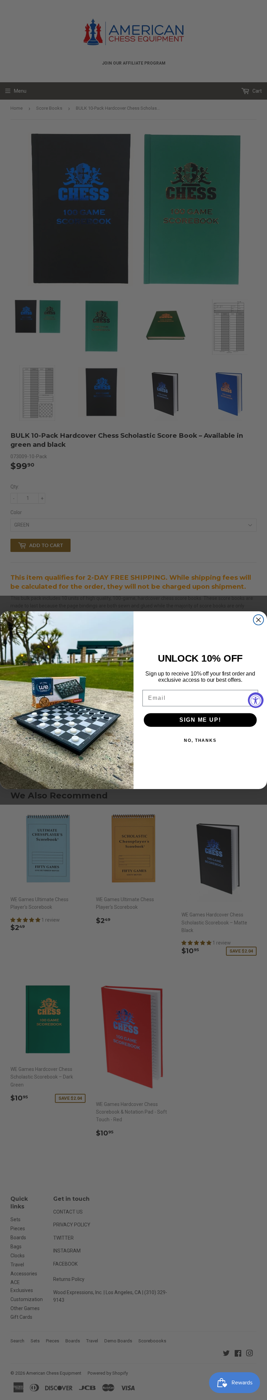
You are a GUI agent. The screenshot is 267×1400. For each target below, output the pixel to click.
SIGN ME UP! (200, 720)
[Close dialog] (258, 619)
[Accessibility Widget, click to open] (256, 700)
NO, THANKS (200, 740)
